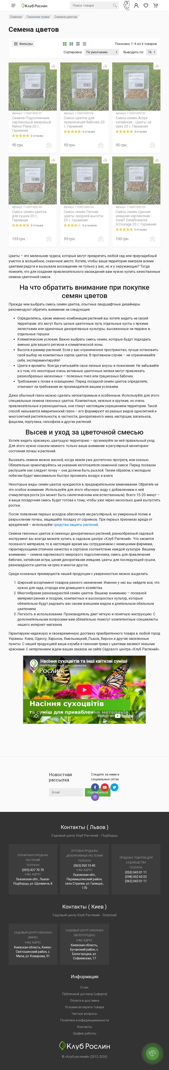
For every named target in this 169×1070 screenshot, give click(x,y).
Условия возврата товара (84, 1007)
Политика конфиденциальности (84, 1020)
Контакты (84, 1027)
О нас (84, 987)
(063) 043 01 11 (136, 881)
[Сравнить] (53, 65)
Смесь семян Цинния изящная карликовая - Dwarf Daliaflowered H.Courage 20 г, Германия (136, 218)
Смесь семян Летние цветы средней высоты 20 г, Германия (83, 216)
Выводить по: (133, 52)
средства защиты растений (75, 525)
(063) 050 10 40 (84, 865)
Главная (16, 17)
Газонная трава (38, 17)
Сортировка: (73, 52)
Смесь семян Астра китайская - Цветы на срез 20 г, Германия (133, 122)
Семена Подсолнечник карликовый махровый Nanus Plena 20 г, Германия (31, 124)
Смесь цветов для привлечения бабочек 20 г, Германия (84, 122)
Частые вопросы (84, 1014)
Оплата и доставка (84, 1001)
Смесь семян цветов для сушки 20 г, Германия (29, 216)
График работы (84, 1033)
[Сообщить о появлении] (48, 145)
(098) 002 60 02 (136, 876)
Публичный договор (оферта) (84, 994)
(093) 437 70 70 (33, 870)
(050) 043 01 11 (136, 872)
